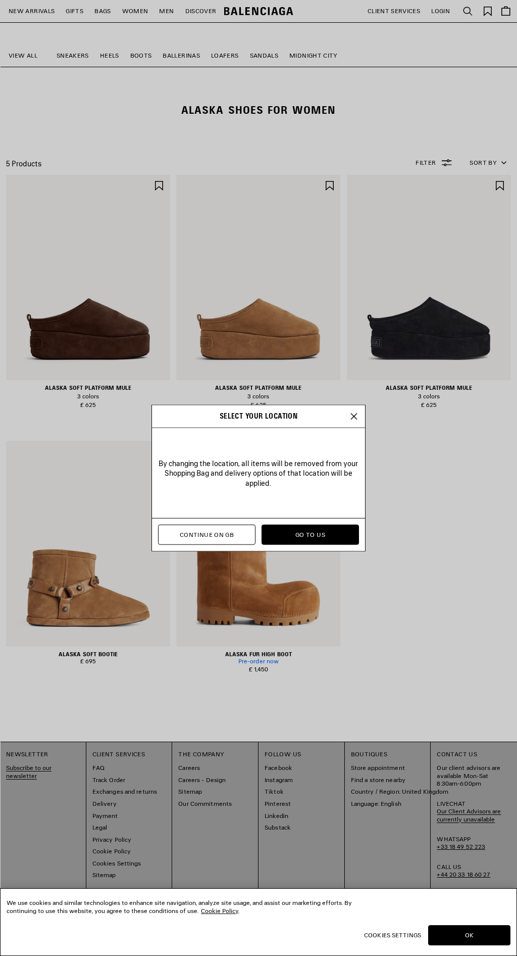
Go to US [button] (310, 534)
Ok (469, 935)
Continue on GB (207, 534)
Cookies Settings (392, 935)
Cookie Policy (219, 911)
